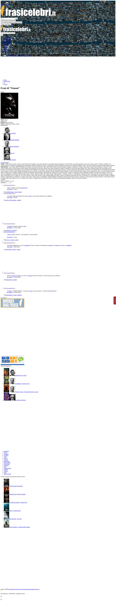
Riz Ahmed (9, 227)
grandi (9, 226)
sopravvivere (24, 188)
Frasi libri (6, 42)
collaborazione (10, 192)
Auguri (6, 47)
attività (50, 245)
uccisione (12, 240)
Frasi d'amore (7, 39)
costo (24, 226)
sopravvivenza (17, 192)
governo (57, 245)
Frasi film (6, 41)
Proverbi (6, 45)
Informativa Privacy (35, 589)
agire (7, 200)
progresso (8, 230)
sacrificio (14, 230)
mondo (18, 275)
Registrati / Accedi (5, 4)
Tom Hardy (10, 189)
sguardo (13, 275)
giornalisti (8, 249)
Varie (5, 48)
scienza (15, 295)
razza (31, 291)
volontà (19, 200)
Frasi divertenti (8, 44)
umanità (14, 279)
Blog (5, 51)
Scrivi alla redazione (21, 589)
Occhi (8, 234)
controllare (68, 245)
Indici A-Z (6, 50)
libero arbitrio (12, 200)
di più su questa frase (9, 185)
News (14, 589)
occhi (17, 196)
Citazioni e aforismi (9, 38)
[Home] (56, 16)
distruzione (9, 279)
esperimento (9, 295)
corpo (7, 240)
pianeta (30, 275)
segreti (18, 249)
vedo (30, 196)
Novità (28, 589)
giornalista (27, 245)
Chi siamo (10, 589)
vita (50, 291)
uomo (16, 240)
